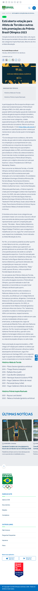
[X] (13, 60)
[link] (3, 2)
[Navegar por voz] (36, 359)
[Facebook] (3, 60)
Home (3, 13)
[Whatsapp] (9, 60)
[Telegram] (16, 60)
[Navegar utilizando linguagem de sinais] (36, 356)
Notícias (8, 13)
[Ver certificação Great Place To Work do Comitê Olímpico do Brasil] (19, 570)
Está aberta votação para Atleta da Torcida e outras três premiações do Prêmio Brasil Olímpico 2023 (23, 13)
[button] (29, 8)
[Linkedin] (6, 60)
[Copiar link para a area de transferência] (19, 60)
